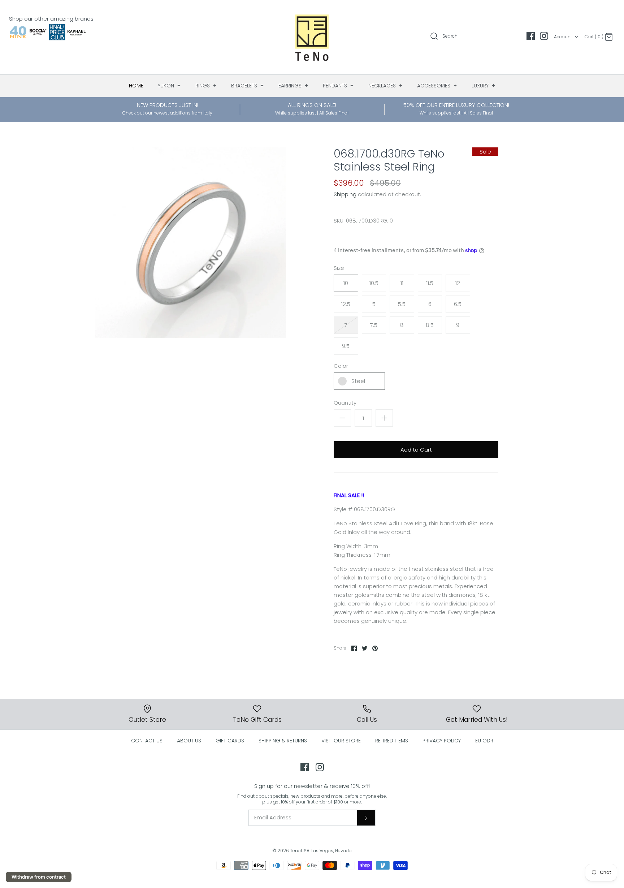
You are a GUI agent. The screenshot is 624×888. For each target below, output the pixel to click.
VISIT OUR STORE (341, 740)
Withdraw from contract (39, 877)
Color (341, 366)
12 (457, 283)
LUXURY (483, 85)
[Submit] (366, 817)
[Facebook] (530, 36)
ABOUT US (189, 740)
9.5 (346, 346)
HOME (136, 85)
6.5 (458, 304)
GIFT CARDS (230, 740)
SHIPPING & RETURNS (283, 740)
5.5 (402, 304)
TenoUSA (299, 851)
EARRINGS (293, 85)
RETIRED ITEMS (391, 740)
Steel (358, 381)
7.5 (373, 325)
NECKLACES (385, 85)
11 (401, 283)
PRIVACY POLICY (441, 740)
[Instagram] (544, 36)
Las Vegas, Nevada (331, 851)
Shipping (345, 194)
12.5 (345, 304)
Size (339, 268)
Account (563, 37)
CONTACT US (146, 740)
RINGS (206, 85)
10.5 (373, 283)
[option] (190, 242)
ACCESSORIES (437, 85)
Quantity (345, 402)
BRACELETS (247, 85)
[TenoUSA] (312, 37)
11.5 (429, 283)
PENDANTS (338, 85)
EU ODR (484, 740)
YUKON (169, 85)
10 (345, 283)
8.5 (430, 325)
